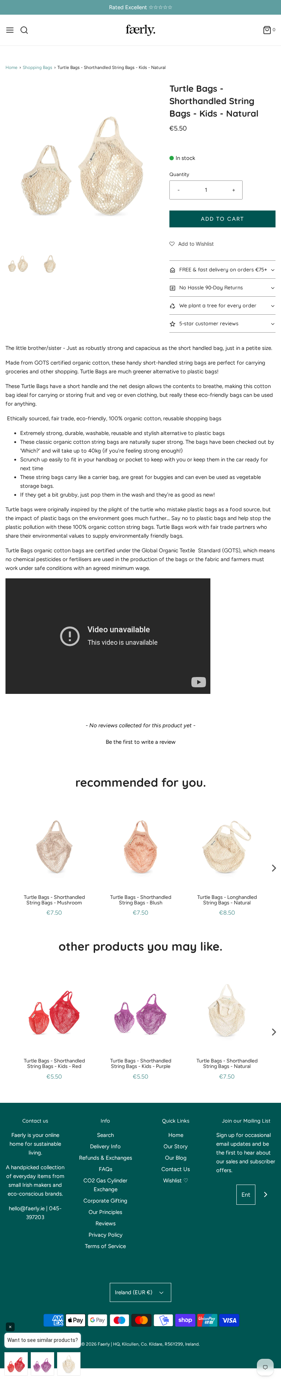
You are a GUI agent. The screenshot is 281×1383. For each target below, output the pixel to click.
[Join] (265, 1195)
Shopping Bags (37, 67)
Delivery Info (105, 1146)
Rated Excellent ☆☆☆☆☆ (140, 7)
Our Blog (176, 1158)
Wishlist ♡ (175, 1180)
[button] (17, 262)
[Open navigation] (10, 30)
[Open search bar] (27, 30)
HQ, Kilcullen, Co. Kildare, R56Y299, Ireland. (156, 1344)
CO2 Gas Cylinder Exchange (105, 1185)
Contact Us (175, 1169)
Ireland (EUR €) (134, 1292)
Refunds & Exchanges (105, 1158)
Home (11, 67)
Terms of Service (105, 1246)
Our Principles (105, 1212)
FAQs (105, 1169)
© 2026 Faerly (95, 1344)
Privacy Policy (106, 1235)
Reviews (105, 1223)
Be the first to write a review (141, 742)
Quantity (179, 174)
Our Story (176, 1146)
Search (105, 1135)
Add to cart (222, 219)
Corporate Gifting (105, 1200)
